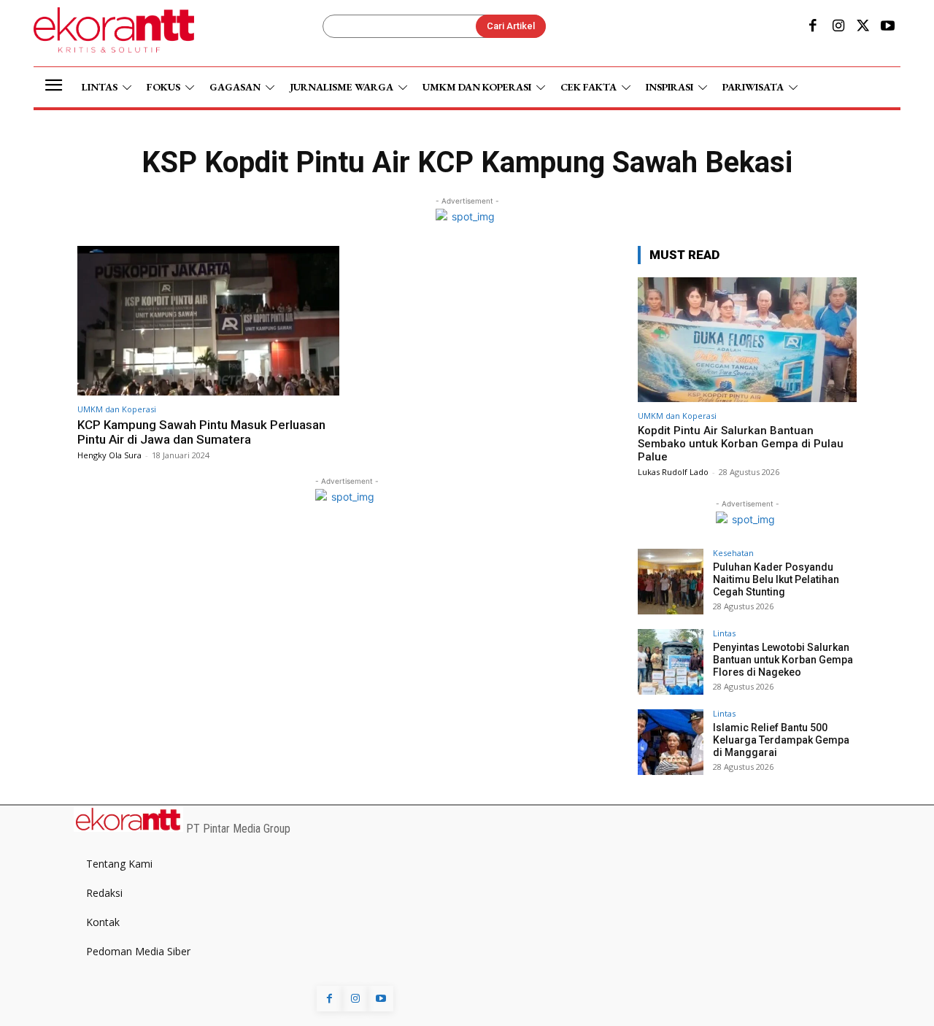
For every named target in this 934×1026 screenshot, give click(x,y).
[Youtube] (888, 27)
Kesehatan (733, 553)
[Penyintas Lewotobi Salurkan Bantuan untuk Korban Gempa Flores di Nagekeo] (670, 662)
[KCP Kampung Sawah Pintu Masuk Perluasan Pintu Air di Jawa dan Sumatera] (208, 321)
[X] (863, 27)
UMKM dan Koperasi (116, 409)
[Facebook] (812, 27)
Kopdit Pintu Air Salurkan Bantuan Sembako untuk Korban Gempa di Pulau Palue (741, 443)
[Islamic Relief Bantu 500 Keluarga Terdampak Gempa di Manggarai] (670, 742)
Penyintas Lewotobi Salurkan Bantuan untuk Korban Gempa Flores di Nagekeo (783, 659)
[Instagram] (837, 27)
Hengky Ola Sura (109, 455)
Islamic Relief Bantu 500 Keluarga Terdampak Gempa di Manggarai (781, 740)
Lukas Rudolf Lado (673, 471)
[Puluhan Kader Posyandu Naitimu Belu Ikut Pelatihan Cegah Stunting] (670, 581)
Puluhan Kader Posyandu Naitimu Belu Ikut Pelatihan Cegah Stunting (776, 579)
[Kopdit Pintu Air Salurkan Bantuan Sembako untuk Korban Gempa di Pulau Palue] (747, 339)
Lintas (724, 633)
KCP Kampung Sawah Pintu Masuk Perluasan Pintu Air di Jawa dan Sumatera (201, 432)
